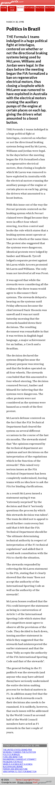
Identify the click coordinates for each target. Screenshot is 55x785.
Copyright (27, 779)
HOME (4, 7)
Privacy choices (24, 782)
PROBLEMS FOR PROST (13, 762)
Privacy (36, 779)
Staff (35, 782)
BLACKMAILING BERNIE (13, 766)
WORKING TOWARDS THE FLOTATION (19, 752)
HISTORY (49, 7)
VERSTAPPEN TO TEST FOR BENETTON (19, 771)
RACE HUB (12, 8)
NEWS (20, 7)
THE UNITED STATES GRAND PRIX (17, 750)
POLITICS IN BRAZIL (11, 754)
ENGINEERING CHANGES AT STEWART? (19, 759)
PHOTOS (40, 7)
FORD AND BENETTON (12, 757)
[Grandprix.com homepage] (44, 782)
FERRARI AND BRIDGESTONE (15, 769)
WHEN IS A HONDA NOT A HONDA (17, 764)
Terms (19, 779)
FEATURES (29, 7)
